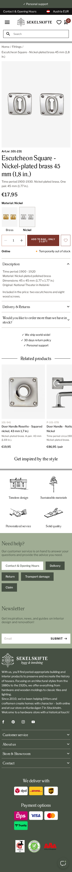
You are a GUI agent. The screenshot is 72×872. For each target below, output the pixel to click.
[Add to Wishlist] (65, 240)
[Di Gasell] (20, 846)
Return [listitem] (10, 576)
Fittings (17, 46)
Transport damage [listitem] (37, 576)
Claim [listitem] (9, 587)
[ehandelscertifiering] (34, 846)
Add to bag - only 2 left (43, 240)
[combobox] (39, 34)
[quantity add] (22, 240)
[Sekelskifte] (36, 660)
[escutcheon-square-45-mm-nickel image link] (36, 104)
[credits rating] (50, 846)
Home (5, 46)
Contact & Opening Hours (19, 11)
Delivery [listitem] (55, 565)
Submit (57, 638)
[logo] (34, 22)
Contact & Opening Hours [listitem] (22, 565)
